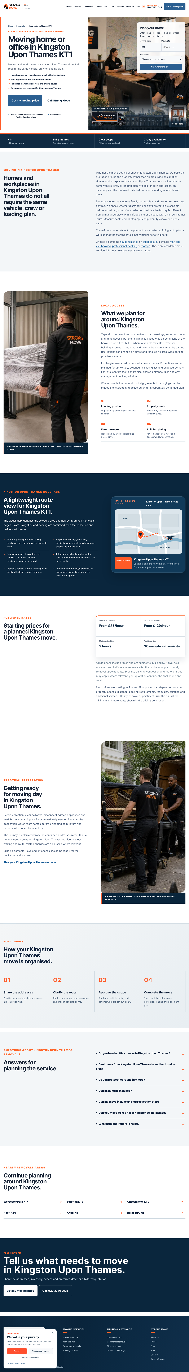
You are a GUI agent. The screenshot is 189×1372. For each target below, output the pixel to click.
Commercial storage (116, 1350)
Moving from (145, 41)
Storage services (115, 1346)
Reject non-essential (30, 1358)
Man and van (69, 1342)
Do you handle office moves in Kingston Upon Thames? (134, 1053)
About (107, 6)
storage (145, 246)
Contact (120, 6)
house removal (129, 241)
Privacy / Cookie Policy (16, 1364)
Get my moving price (25, 100)
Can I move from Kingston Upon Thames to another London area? (135, 1066)
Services (77, 6)
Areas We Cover (133, 6)
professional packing (124, 246)
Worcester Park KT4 (33, 1201)
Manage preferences (40, 1351)
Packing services (70, 1350)
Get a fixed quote (174, 6)
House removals (70, 1337)
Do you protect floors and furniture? (122, 1079)
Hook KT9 (33, 1212)
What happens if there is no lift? (119, 1123)
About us (155, 1337)
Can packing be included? (115, 1090)
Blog (153, 1346)
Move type (144, 54)
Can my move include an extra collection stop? (129, 1101)
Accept (17, 1351)
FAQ (113, 6)
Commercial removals (117, 1342)
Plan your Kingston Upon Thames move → (30, 862)
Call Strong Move (58, 100)
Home (68, 6)
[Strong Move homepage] (18, 6)
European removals (72, 1346)
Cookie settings (57, 1366)
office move (150, 241)
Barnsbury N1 (155, 1212)
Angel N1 (95, 1212)
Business (89, 6)
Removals (20, 26)
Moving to (165, 41)
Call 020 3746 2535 (55, 1290)
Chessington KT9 (155, 1201)
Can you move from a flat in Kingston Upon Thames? (132, 1112)
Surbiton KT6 (95, 1201)
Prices (99, 6)
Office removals (114, 1337)
